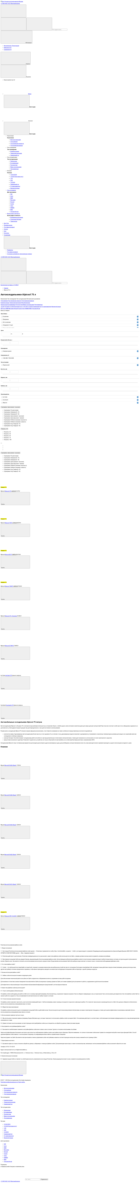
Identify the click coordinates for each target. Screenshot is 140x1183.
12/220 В (12, 182)
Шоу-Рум (6, 223)
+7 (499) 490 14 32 (5, 3)
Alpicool (5, 402)
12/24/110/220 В (5, 306)
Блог (5, 231)
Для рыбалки (14, 141)
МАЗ (11, 209)
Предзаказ (6, 319)
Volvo (11, 205)
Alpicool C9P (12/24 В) (10, 916)
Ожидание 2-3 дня (8, 325)
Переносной (6, 365)
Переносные (13, 161)
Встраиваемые (14, 163)
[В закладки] (62, 485)
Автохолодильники (15, 139)
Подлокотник (13, 165)
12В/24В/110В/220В (8, 358)
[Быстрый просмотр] (13, 485)
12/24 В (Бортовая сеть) (16, 176)
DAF (11, 194)
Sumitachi (5, 399)
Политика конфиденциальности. (9, 1082)
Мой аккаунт (29, 42)
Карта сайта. (21, 1082)
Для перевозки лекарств (17, 143)
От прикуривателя (15, 186)
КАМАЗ (12, 207)
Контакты (6, 233)
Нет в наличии (7, 322)
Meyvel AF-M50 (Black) (10, 765)
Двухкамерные (14, 169)
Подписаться (44, 1179)
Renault (12, 202)
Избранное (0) (7, 47)
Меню (29, 94)
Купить (3, 504)
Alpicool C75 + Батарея (11, 616)
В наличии (5, 316)
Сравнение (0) (8, 49)
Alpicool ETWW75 (9, 645)
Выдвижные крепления (16, 217)
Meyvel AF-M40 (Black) (10, 795)
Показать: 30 (4, 428)
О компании (7, 235)
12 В (11, 178)
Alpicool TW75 (8, 522)
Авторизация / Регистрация (11, 45)
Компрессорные (14, 151)
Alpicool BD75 (8, 554)
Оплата (6, 229)
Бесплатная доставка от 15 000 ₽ (9, 285)
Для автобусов (14, 211)
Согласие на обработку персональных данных (19, 254)
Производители (8, 225)
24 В (11, 180)
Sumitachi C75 (10, 705)
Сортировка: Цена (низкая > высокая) (10, 407)
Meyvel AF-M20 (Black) (10, 854)
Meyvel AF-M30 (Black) (10, 824)
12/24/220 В (13, 174)
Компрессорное (7, 351)
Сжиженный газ (14, 155)
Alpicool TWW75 (9, 586)
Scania (12, 204)
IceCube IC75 (8, 675)
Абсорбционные (25, 302)
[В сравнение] (37, 485)
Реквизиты (10, 250)
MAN (11, 198)
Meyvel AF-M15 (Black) (10, 884)
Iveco (11, 196)
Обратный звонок (15, 3)
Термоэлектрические (16, 153)
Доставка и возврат (9, 227)
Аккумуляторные (15, 188)
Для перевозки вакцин (16, 145)
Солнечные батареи (15, 219)
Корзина (28, 63)
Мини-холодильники (15, 167)
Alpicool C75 (8, 491)
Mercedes (12, 200)
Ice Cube (5, 397)
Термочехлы (13, 221)
